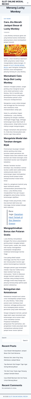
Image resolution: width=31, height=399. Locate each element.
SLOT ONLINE (7, 18)
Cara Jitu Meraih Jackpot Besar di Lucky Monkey (13, 25)
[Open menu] (27, 3)
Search (4, 337)
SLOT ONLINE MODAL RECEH (18, 396)
